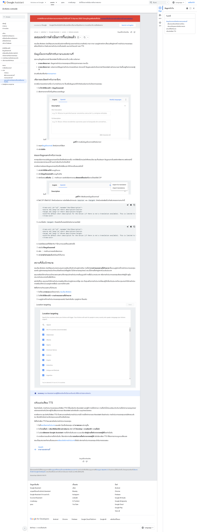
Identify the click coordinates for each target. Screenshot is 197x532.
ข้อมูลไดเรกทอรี (47, 146)
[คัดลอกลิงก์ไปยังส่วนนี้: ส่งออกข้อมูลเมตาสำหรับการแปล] (63, 155)
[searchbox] (13, 17)
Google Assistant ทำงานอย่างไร (39, 494)
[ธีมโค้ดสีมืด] (131, 205)
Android (117, 488)
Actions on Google (37, 2)
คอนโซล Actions (65, 292)
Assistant (19, 2)
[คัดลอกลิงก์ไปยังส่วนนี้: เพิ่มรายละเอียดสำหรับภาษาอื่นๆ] (63, 79)
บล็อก (74, 488)
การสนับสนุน (72, 2)
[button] (13, 58)
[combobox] (159, 2)
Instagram (75, 494)
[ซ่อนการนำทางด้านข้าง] (25, 528)
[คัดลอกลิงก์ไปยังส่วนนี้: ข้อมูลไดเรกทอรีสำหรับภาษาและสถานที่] (76, 54)
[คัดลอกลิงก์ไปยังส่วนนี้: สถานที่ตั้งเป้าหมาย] (55, 263)
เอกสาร (52, 2)
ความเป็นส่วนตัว (42, 528)
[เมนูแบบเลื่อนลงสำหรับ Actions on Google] (46, 2)
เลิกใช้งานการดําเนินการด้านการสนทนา (90, 2)
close (193, 8)
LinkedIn (75, 498)
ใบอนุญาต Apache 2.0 (102, 469)
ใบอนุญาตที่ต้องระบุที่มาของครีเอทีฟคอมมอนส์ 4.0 (63, 469)
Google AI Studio (120, 498)
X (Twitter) (75, 501)
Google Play (119, 508)
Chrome (117, 491)
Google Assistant (54, 32)
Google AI (103, 519)
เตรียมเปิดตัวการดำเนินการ (66, 440)
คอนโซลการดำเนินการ (48, 425)
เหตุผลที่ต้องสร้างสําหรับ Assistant (40, 491)
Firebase (117, 494)
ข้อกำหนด (33, 528)
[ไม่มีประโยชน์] (134, 32)
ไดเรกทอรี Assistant (36, 498)
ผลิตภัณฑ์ (43, 32)
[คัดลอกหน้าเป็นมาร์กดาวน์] (84, 37)
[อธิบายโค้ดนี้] (127, 205)
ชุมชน (62, 2)
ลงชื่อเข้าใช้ (191, 2)
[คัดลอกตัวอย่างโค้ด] (134, 205)
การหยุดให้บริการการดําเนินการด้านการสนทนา (116, 18)
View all (117, 511)
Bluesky (74, 491)
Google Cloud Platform (88, 519)
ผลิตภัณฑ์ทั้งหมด (115, 519)
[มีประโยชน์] (131, 32)
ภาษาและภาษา (51, 74)
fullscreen (190, 8)
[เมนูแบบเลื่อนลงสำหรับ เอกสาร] (56, 2)
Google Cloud (119, 504)
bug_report (187, 8)
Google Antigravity (121, 501)
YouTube (75, 504)
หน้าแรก (36, 32)
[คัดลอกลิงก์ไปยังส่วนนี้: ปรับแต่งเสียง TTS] (55, 403)
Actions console (9, 9)
